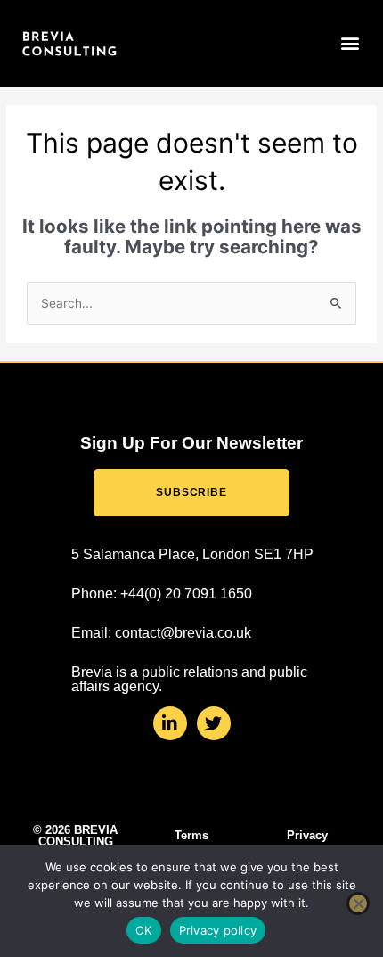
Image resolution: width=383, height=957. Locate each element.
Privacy (307, 835)
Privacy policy (218, 930)
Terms (191, 835)
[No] (358, 903)
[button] (350, 43)
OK (143, 930)
